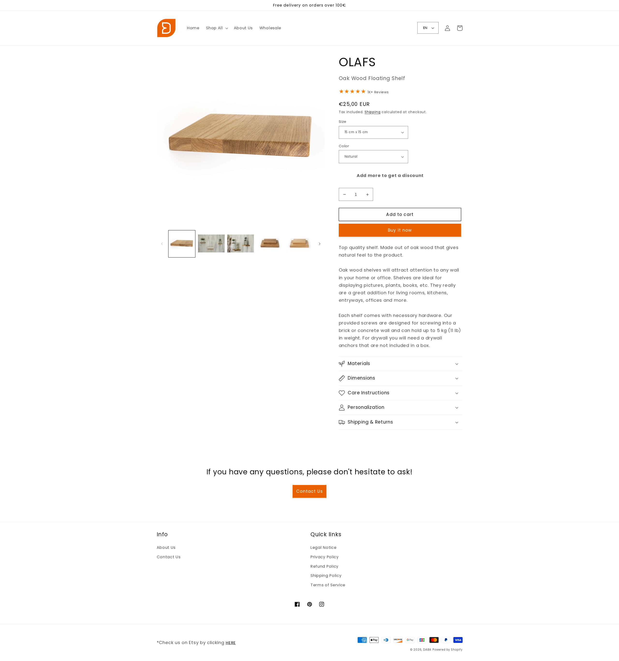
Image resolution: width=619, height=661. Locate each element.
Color (344, 145)
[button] (216, 28)
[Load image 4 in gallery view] (240, 243)
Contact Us (309, 491)
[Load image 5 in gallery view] (270, 243)
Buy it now (400, 230)
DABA (427, 650)
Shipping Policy (325, 575)
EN (425, 27)
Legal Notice (323, 547)
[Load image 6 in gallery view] (299, 243)
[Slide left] (162, 244)
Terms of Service (327, 585)
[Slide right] (319, 244)
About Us (166, 547)
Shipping (372, 112)
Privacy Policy (324, 557)
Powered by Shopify (448, 650)
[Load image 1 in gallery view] (182, 243)
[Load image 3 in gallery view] (211, 243)
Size (342, 121)
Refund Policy (324, 566)
